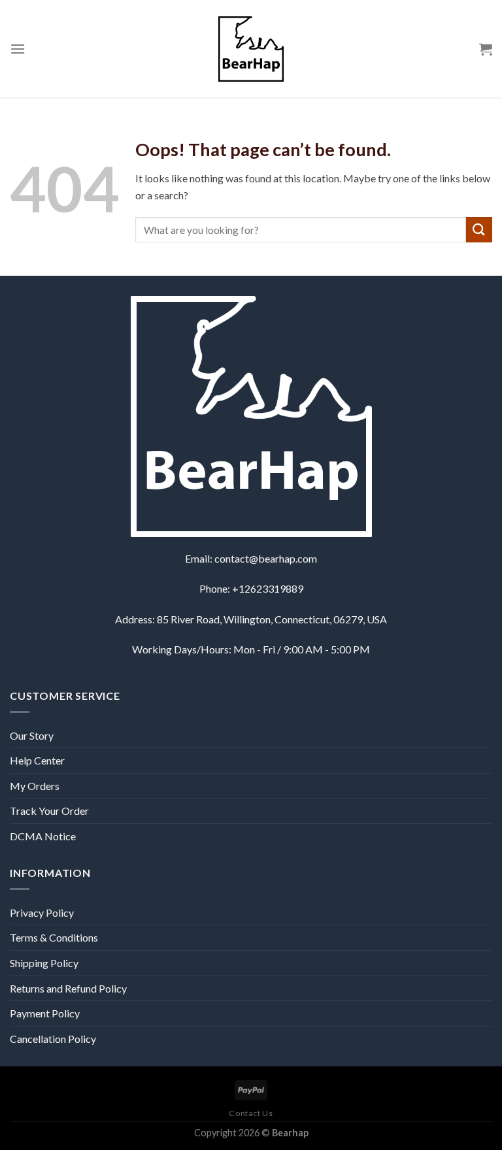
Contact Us (251, 1113)
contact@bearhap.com (265, 558)
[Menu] (17, 49)
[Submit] (479, 229)
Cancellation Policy (53, 1038)
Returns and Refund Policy (68, 988)
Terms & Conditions (54, 937)
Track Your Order (49, 810)
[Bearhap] (251, 49)
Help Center (37, 760)
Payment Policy (45, 1013)
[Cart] (485, 49)
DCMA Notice (43, 836)
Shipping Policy (44, 963)
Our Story (32, 735)
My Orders (34, 786)
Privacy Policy (42, 912)
